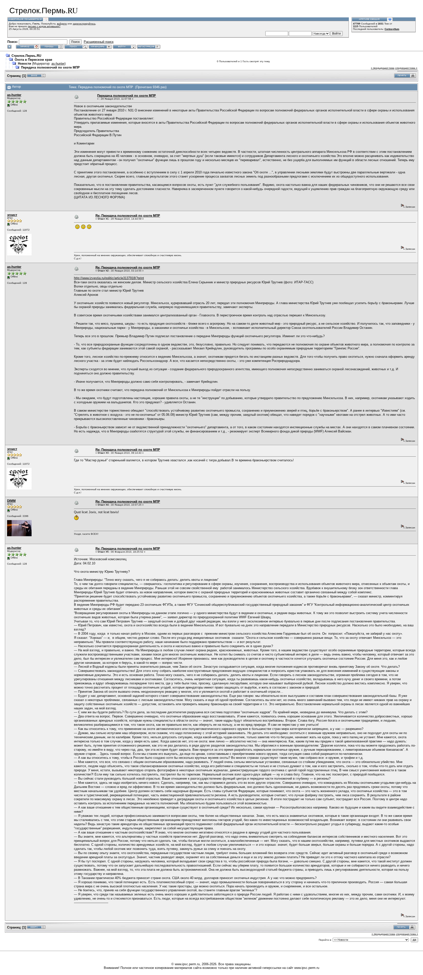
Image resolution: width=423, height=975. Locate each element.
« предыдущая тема (382, 68)
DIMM (11, 501)
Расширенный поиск (99, 42)
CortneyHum (392, 29)
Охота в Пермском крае (33, 59)
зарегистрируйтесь (84, 23)
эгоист (12, 215)
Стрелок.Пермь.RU (26, 56)
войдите (62, 23)
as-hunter (58, 63)
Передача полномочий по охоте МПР (50, 67)
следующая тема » (406, 68)
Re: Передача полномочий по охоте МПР (127, 215)
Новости (25, 63)
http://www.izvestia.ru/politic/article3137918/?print (109, 278)
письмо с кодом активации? (44, 26)
